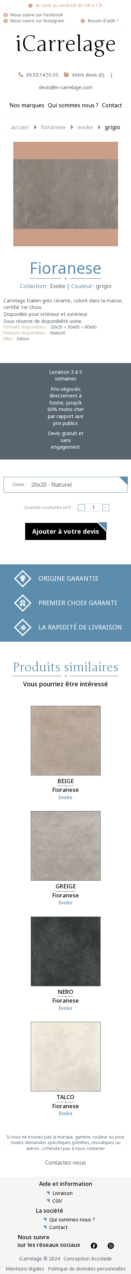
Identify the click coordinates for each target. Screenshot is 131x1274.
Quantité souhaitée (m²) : (48, 507)
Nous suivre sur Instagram (37, 21)
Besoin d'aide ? (103, 21)
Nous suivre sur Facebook (36, 15)
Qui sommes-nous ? (72, 1219)
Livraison (62, 1193)
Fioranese (53, 127)
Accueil (20, 127)
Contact (112, 105)
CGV (57, 1200)
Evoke (85, 127)
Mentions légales (25, 1268)
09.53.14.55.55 (42, 74)
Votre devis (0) (88, 74)
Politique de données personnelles (87, 1268)
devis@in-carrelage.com (66, 87)
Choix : (19, 484)
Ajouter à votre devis (65, 531)
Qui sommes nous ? (73, 105)
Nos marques (26, 105)
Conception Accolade (88, 1258)
